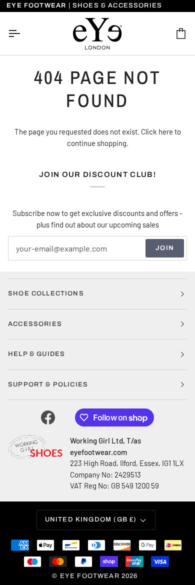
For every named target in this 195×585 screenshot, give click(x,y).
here (165, 131)
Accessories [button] (35, 324)
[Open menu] (23, 33)
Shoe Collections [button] (46, 293)
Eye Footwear (90, 576)
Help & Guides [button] (36, 354)
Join (165, 248)
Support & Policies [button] (48, 384)
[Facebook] (48, 417)
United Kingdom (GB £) (91, 519)
